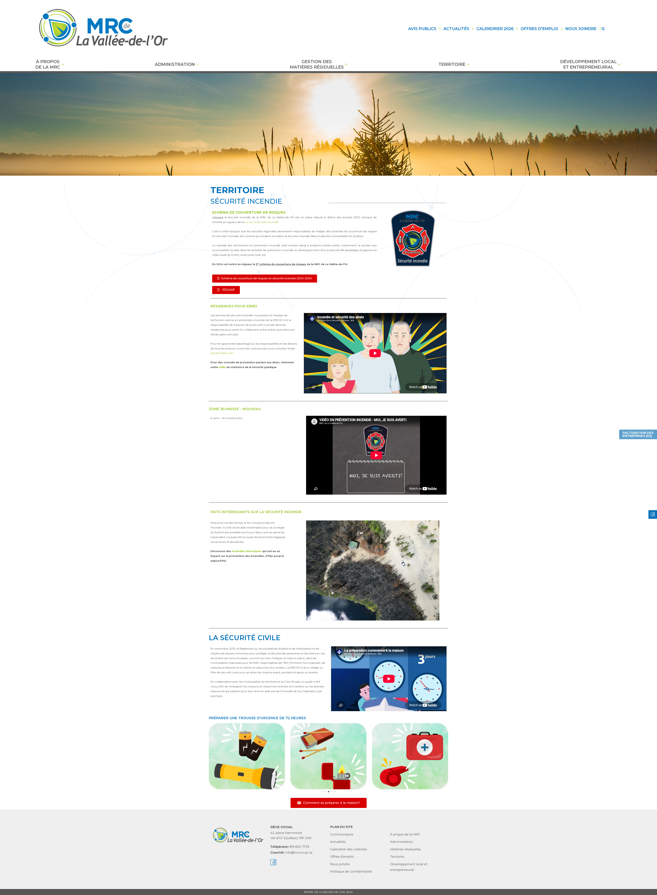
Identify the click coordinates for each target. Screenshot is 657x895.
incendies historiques (246, 551)
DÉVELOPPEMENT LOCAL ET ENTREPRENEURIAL (588, 64)
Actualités (456, 28)
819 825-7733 (299, 847)
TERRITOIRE (452, 64)
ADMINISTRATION (175, 64)
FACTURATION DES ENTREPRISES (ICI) (638, 434)
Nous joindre (580, 28)
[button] (603, 29)
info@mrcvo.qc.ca (298, 852)
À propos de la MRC (47, 64)
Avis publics (422, 28)
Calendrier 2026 (494, 28)
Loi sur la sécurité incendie (261, 222)
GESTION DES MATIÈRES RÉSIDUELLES (317, 64)
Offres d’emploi (539, 28)
